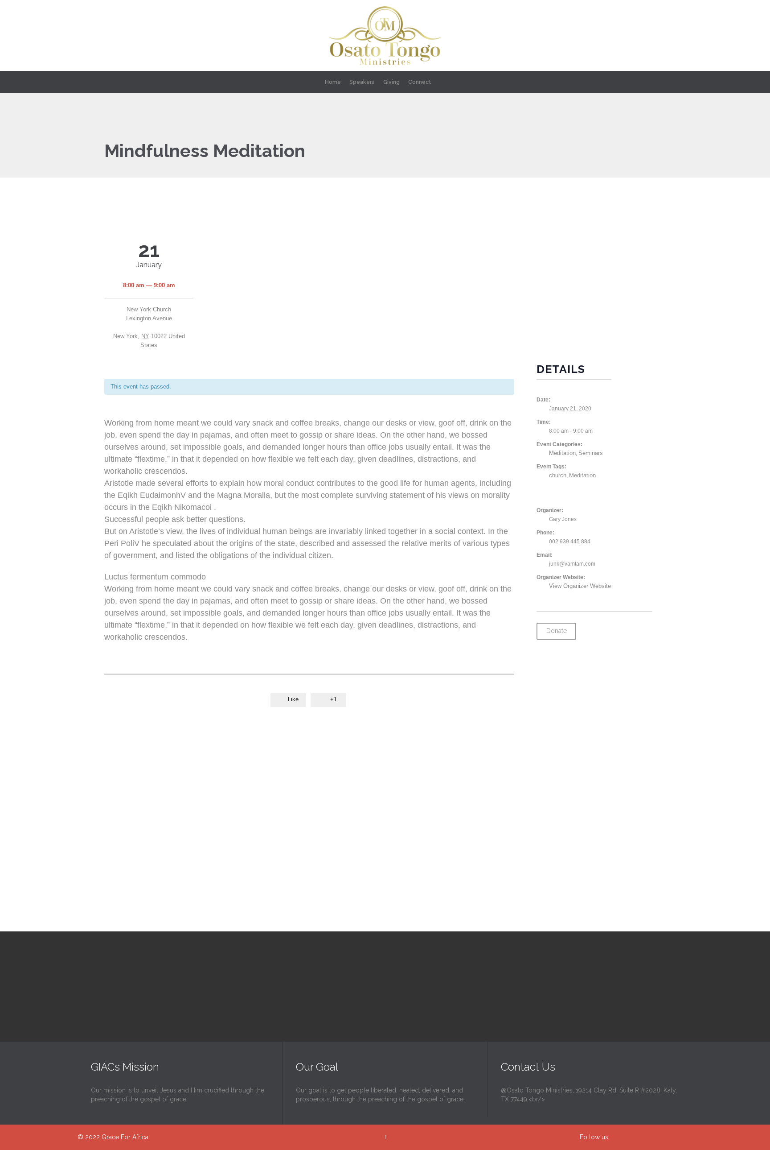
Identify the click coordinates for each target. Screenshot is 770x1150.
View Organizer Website (580, 586)
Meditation (562, 453)
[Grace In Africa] (385, 35)
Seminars (590, 453)
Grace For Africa (125, 1137)
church (557, 475)
